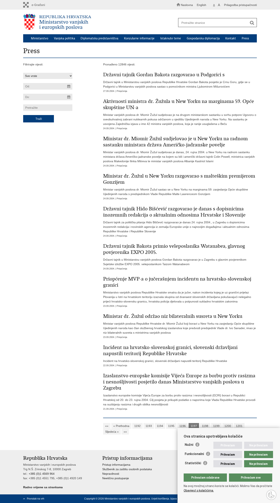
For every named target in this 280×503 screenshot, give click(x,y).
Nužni (189, 445)
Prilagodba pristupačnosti (240, 5)
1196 (182, 426)
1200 (227, 426)
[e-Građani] (40, 5)
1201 (239, 426)
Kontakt (230, 38)
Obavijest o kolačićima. (199, 490)
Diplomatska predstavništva (99, 38)
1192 (137, 426)
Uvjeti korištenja (160, 498)
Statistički (193, 463)
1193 (149, 426)
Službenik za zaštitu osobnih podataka (127, 469)
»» (125, 431)
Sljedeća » (112, 431)
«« (106, 426)
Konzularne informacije (139, 38)
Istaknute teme (170, 38)
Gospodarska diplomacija (203, 38)
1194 (160, 426)
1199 (216, 426)
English (201, 5)
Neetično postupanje (115, 478)
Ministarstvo (39, 38)
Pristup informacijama (116, 464)
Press (245, 38)
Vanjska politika (64, 38)
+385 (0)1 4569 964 (42, 473)
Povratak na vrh (35, 498)
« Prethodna (121, 426)
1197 (194, 426)
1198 (205, 426)
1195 (171, 426)
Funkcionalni (194, 454)
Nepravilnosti (110, 473)
